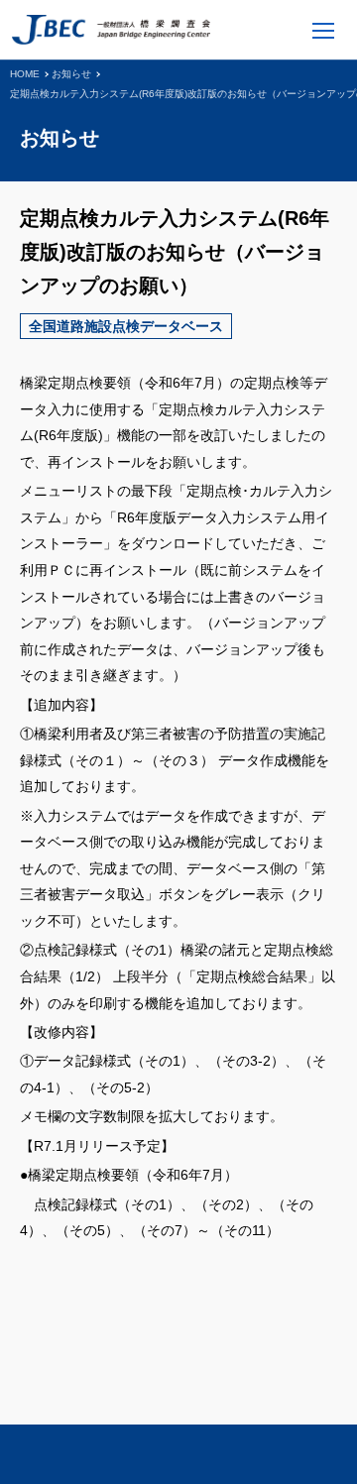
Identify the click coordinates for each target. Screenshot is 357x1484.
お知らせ (71, 73)
